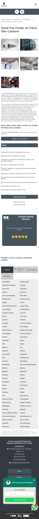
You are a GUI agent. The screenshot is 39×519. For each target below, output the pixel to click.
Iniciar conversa (19, 500)
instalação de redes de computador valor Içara (15, 152)
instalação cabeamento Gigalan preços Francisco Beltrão (19, 173)
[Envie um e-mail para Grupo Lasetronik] (22, 12)
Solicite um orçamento (19, 139)
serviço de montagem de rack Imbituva (13, 165)
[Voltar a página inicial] (4, 4)
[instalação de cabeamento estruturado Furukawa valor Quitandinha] (10, 82)
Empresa (19, 477)
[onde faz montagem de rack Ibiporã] (29, 45)
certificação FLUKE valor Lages (11, 186)
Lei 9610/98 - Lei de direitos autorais (20, 434)
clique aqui (22, 132)
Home (19, 471)
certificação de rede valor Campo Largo (13, 190)
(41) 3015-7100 (12, 132)
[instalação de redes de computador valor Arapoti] (29, 63)
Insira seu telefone (19, 490)
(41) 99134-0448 (20, 205)
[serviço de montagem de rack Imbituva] (10, 45)
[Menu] (36, 4)
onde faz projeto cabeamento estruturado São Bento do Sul (19, 182)
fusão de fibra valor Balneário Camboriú (13, 156)
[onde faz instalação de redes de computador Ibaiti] (10, 63)
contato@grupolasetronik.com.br (20, 463)
